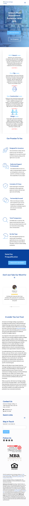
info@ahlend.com (8, 409)
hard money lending (20, 328)
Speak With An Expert (17, 262)
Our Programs (14, 39)
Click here (20, 475)
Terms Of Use (9, 477)
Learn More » (14, 67)
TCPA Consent (18, 489)
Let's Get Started (14, 32)
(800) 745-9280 (7, 411)
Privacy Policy (16, 490)
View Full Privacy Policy (16, 476)
